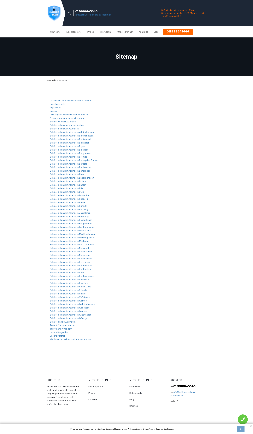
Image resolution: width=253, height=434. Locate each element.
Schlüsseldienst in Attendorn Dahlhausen (70, 167)
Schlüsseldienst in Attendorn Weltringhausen (72, 304)
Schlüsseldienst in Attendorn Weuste (68, 311)
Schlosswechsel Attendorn (63, 122)
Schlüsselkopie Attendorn (63, 322)
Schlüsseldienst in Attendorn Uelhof (68, 294)
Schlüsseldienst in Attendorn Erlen (67, 188)
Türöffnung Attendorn (61, 329)
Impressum (106, 32)
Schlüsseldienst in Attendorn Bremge (68, 157)
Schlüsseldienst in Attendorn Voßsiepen (70, 297)
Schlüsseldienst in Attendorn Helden (68, 202)
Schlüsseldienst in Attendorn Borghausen (70, 153)
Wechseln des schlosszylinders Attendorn (71, 339)
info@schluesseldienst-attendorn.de (93, 15)
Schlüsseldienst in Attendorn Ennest (68, 185)
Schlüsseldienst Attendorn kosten (67, 125)
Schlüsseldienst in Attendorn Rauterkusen (71, 265)
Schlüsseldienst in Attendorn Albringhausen (72, 132)
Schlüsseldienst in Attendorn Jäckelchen (70, 213)
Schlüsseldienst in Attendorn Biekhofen (69, 143)
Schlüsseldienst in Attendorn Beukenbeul (70, 139)
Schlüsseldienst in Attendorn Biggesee (69, 150)
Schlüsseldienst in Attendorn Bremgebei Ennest (74, 160)
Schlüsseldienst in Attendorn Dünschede (70, 171)
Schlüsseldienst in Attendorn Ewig (67, 192)
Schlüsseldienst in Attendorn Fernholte (69, 195)
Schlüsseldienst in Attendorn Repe (67, 272)
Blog (156, 32)
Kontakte (143, 32)
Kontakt (54, 111)
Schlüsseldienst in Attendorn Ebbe (67, 174)
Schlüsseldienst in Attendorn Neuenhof (69, 248)
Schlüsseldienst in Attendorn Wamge (68, 301)
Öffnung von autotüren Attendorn (67, 118)
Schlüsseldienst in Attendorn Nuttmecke (70, 255)
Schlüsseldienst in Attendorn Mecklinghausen (72, 234)
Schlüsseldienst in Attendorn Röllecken (69, 280)
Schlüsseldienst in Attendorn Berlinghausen (72, 136)
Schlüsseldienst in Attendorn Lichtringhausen (72, 227)
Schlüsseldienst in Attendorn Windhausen (71, 315)
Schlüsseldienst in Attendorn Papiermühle (71, 258)
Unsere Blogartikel (59, 332)
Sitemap (133, 406)
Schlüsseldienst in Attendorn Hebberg (69, 199)
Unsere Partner (125, 32)
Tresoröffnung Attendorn (62, 325)
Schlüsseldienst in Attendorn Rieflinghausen (72, 276)
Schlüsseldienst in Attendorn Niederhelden (71, 251)
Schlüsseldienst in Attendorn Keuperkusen (71, 220)
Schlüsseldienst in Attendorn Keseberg (69, 216)
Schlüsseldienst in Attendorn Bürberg (68, 164)
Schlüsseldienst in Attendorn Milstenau (69, 241)
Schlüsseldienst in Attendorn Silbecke (69, 290)
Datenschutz (135, 393)
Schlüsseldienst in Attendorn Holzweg (69, 209)
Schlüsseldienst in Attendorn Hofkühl (68, 206)
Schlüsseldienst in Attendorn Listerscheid (70, 230)
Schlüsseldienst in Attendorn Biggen (68, 146)
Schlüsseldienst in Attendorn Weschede (70, 308)
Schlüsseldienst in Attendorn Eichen (68, 181)
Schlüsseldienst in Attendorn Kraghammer (71, 223)
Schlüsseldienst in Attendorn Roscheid (69, 283)
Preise (90, 32)
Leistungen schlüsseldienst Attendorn (69, 115)
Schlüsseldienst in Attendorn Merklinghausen (72, 237)
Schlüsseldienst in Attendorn (64, 129)
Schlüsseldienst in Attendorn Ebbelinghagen (72, 178)
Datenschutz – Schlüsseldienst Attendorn (71, 100)
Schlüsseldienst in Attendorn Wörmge (69, 318)
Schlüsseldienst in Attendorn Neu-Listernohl (72, 244)
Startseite (55, 32)
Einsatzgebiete (74, 32)
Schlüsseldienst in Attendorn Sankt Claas (70, 287)
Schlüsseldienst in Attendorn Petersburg (70, 262)
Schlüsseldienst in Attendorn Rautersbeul (70, 269)
